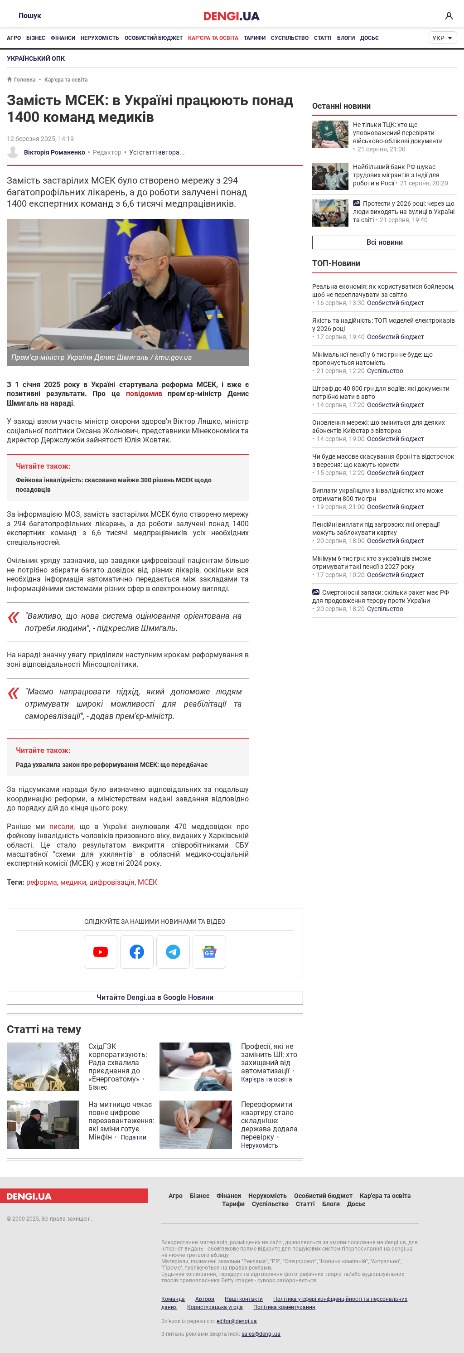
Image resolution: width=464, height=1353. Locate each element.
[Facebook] (137, 952)
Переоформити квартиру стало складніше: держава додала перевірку (269, 1120)
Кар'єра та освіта (213, 38)
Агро (14, 38)
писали (61, 826)
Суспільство (290, 38)
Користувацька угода (215, 1307)
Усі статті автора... (157, 152)
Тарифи (255, 38)
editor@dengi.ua (237, 1321)
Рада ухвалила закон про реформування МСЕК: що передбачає (112, 764)
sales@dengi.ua (261, 1334)
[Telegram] (173, 952)
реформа (41, 882)
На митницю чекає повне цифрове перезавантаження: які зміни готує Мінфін (121, 1120)
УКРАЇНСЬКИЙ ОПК (36, 58)
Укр (438, 38)
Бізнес (35, 38)
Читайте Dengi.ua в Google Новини (155, 997)
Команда (173, 1299)
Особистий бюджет (154, 38)
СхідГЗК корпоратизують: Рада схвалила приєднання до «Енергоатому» (117, 1062)
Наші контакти (244, 1299)
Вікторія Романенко (54, 152)
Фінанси (63, 38)
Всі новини (385, 242)
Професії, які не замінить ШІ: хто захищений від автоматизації (269, 1058)
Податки (133, 1137)
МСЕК (147, 882)
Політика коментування (284, 1307)
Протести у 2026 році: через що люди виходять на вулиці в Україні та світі (403, 211)
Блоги (346, 38)
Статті (323, 38)
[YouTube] (100, 952)
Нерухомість (100, 38)
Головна (24, 80)
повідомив (144, 393)
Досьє (369, 38)
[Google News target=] (209, 952)
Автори (204, 1299)
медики (73, 882)
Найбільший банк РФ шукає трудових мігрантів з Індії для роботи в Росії (396, 175)
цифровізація (112, 882)
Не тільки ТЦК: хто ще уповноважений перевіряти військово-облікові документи (398, 133)
